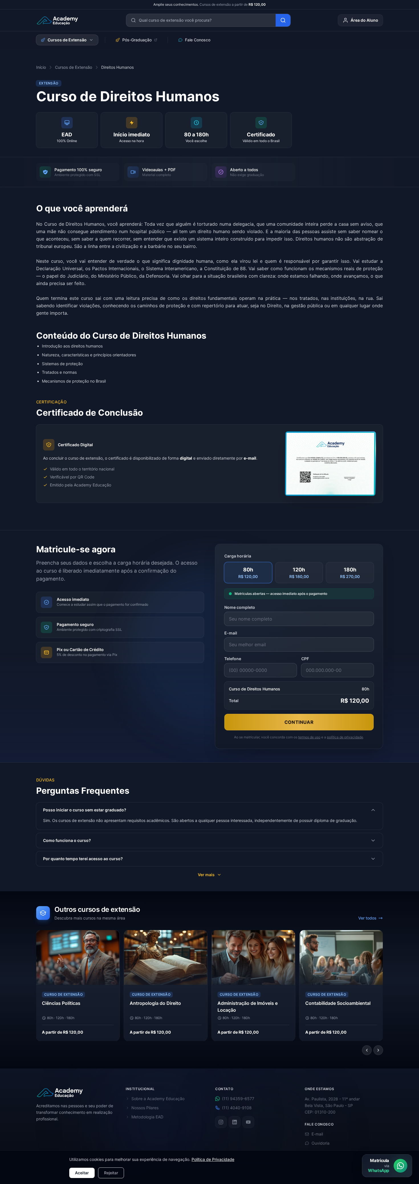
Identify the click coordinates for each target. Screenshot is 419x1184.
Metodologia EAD (147, 1116)
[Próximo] (378, 1050)
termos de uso (309, 737)
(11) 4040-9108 (237, 1107)
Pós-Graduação (137, 39)
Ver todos (367, 918)
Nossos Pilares (144, 1107)
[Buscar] (283, 20)
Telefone (232, 658)
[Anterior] (366, 1050)
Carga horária (237, 555)
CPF (305, 658)
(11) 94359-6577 (238, 1098)
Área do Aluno (364, 20)
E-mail (230, 633)
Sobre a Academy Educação (157, 1098)
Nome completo (239, 607)
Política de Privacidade (213, 1159)
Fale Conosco (197, 39)
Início (41, 67)
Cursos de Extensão (67, 39)
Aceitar (82, 1172)
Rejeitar (111, 1172)
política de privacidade (345, 737)
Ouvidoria (320, 1143)
